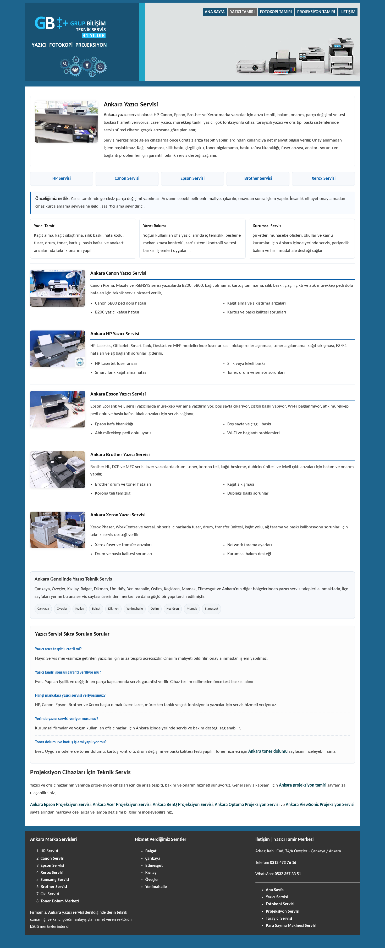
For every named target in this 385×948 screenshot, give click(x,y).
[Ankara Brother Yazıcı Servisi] (57, 469)
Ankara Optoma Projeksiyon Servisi (247, 805)
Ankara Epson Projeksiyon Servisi (60, 805)
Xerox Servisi (324, 178)
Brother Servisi (258, 178)
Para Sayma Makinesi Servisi (291, 926)
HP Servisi (61, 178)
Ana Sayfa (215, 12)
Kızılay (151, 873)
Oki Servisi (50, 894)
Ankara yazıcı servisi (66, 913)
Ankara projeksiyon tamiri (302, 785)
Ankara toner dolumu (268, 751)
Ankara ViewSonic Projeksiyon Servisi (320, 805)
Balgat (151, 851)
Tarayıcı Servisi (279, 919)
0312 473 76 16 (283, 863)
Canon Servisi (127, 178)
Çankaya (152, 859)
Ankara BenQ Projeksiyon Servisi (183, 805)
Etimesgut (154, 866)
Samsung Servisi (55, 880)
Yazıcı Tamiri (242, 12)
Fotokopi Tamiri (276, 12)
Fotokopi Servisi (280, 904)
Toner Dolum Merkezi (60, 901)
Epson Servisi (192, 178)
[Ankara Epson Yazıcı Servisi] (57, 409)
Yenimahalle (156, 887)
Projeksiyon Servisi (282, 911)
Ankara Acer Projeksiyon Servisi (122, 805)
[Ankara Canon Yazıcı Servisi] (57, 288)
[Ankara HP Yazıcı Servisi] (57, 349)
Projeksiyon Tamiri (316, 12)
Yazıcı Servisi (277, 897)
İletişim (347, 12)
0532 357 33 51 (288, 874)
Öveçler (152, 880)
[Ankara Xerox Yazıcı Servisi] (57, 530)
